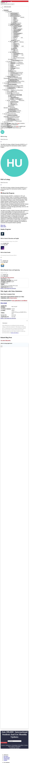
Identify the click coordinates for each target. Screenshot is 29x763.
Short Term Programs (16, 15)
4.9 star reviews (13, 298)
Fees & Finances (14, 101)
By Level (10, 11)
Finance (16, 37)
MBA (15, 41)
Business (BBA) (17, 30)
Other (15, 47)
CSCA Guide (14, 91)
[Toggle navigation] (11, 1)
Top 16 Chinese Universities (14, 82)
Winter (15, 18)
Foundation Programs (16, 23)
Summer (22, 17)
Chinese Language (18, 28)
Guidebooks (11, 88)
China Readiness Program (14, 112)
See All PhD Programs (19, 57)
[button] (4, 303)
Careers (5, 760)
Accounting (16, 34)
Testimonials (19, 121)
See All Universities (12, 84)
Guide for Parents (15, 93)
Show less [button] (3, 225)
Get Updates (4, 742)
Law (22, 37)
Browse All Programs (13, 76)
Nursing (16, 27)
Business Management (16, 51)
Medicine (16, 46)
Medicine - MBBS (18, 25)
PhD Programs (14, 49)
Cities (12, 98)
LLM (23, 46)
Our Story (10, 121)
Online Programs (15, 12)
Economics (16, 36)
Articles (10, 95)
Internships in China (15, 75)
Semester (16, 20)
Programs (6, 9)
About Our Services (11, 288)
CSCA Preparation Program (14, 110)
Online (15, 17)
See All (12, 69)
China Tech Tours (12, 113)
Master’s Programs (15, 40)
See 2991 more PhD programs (7, 277)
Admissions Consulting (13, 109)
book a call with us (14, 332)
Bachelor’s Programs (16, 24)
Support (10, 118)
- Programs (7, 6)
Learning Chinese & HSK (16, 73)
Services (6, 107)
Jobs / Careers (14, 104)
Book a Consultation (12, 114)
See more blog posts (5, 340)
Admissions (21, 100)
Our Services (7, 757)
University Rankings (12, 79)
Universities (7, 78)
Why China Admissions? (12, 124)
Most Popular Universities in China (16, 81)
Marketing (16, 31)
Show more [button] (3, 226)
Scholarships (14, 103)
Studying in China (12, 70)
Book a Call (3, 288)
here (18, 123)
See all (15, 39)
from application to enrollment (19, 300)
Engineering (17, 44)
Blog (9, 106)
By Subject (10, 59)
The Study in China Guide (17, 90)
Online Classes (11, 87)
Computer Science (18, 33)
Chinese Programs (15, 14)
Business (22, 41)
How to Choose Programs (17, 72)
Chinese (16, 21)
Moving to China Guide (16, 94)
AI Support (20, 87)
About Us (6, 121)
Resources (6, 85)
